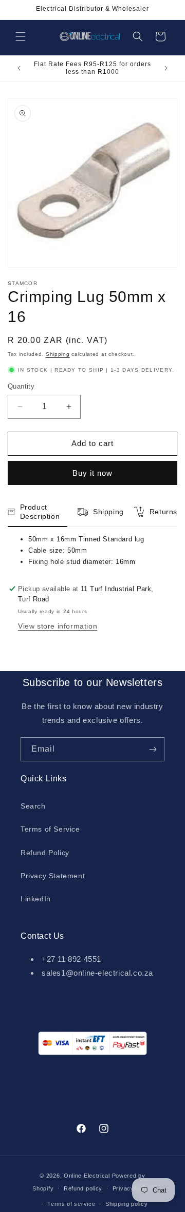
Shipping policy (126, 1204)
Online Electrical (87, 1176)
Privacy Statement (53, 876)
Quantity (21, 386)
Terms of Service (50, 829)
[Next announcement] (166, 68)
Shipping (58, 354)
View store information (57, 626)
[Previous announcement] (19, 68)
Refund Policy (45, 853)
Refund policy (83, 1188)
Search (33, 806)
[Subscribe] (152, 749)
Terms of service (71, 1204)
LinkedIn (36, 899)
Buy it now (92, 473)
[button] (20, 36)
